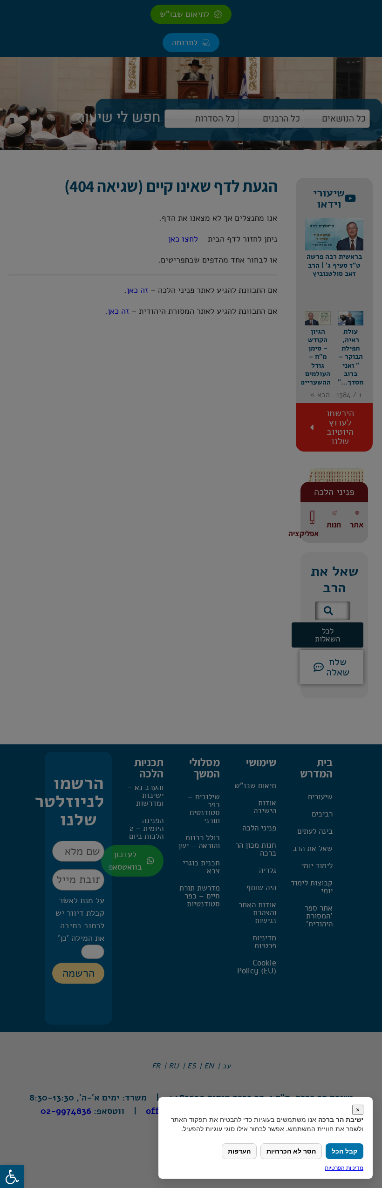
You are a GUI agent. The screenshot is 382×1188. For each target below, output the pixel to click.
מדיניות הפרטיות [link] (344, 1168)
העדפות (239, 1151)
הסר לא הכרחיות (291, 1151)
